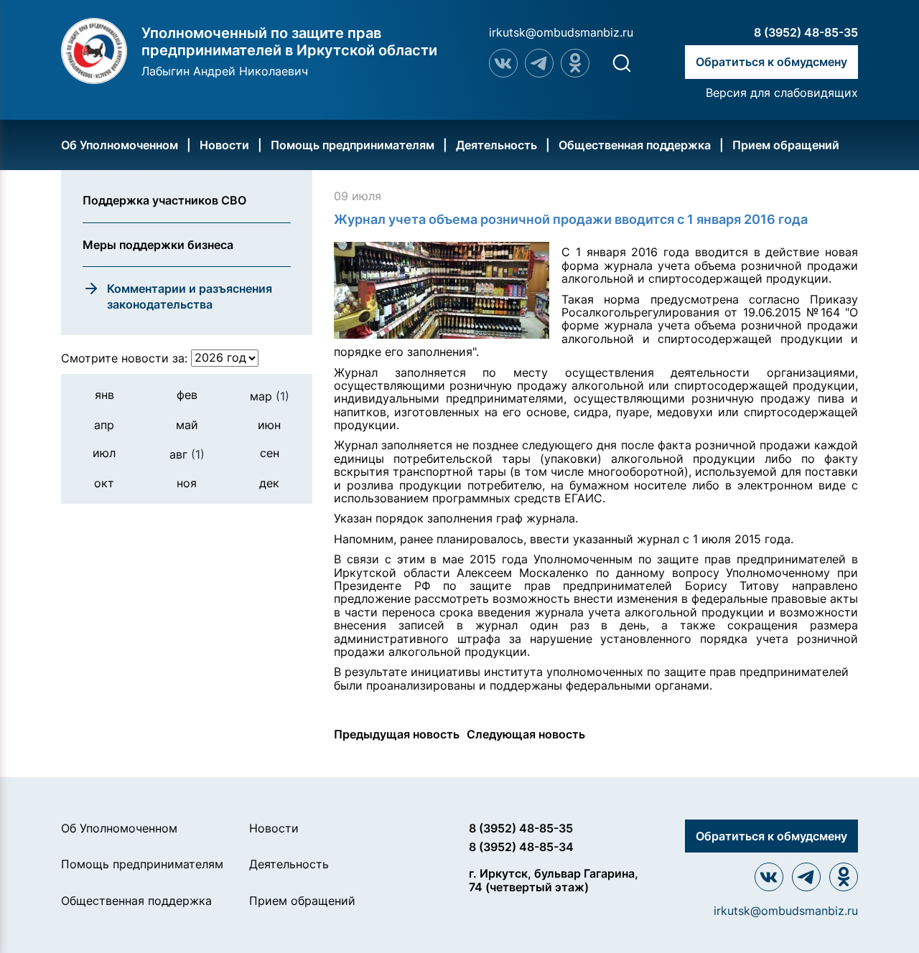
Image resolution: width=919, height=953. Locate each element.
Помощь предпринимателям (352, 145)
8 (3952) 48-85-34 (521, 846)
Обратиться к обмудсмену (771, 62)
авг (187, 453)
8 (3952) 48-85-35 (806, 32)
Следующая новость (526, 734)
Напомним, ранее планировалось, (430, 539)
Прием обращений (785, 145)
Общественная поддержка (635, 145)
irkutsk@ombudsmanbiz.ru (561, 32)
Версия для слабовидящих (782, 92)
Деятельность (496, 145)
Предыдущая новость (397, 734)
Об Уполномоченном (119, 145)
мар (269, 395)
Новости (224, 145)
